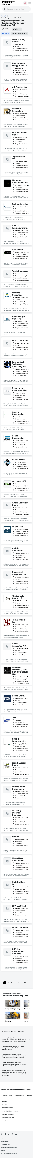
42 (25, 983)
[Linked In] (2, 1134)
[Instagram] (12, 1134)
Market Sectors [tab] (19, 1095)
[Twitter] (9, 1134)
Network (6, 4)
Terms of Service (5, 1144)
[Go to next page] (28, 982)
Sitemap (3, 1150)
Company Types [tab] (7, 1095)
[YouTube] (16, 1134)
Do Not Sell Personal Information (9, 1147)
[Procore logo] (8, 2)
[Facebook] (5, 1134)
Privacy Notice (5, 1141)
